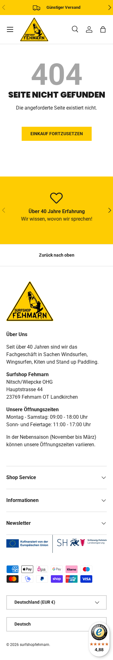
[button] (103, 29)
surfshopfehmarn (34, 644)
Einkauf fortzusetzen (56, 133)
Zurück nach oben (56, 255)
